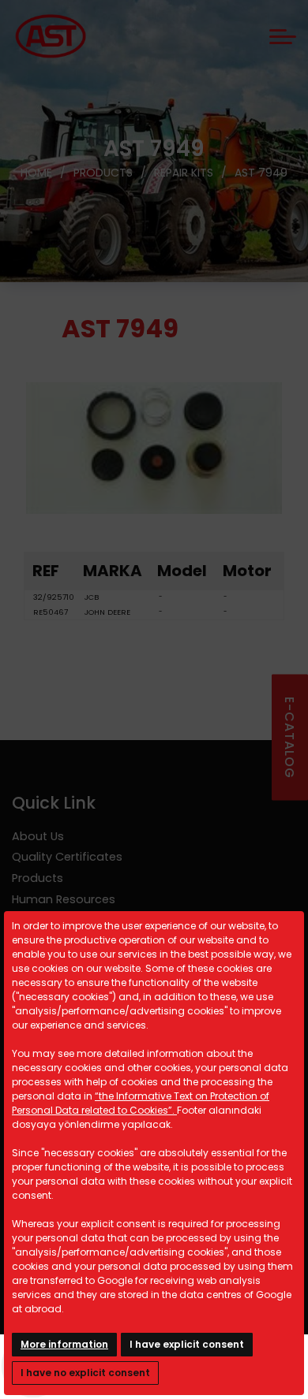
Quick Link (54, 802)
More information (64, 1344)
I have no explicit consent (85, 1372)
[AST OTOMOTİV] (50, 36)
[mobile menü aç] (282, 36)
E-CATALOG (289, 738)
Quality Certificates (67, 857)
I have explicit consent (187, 1344)
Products (37, 878)
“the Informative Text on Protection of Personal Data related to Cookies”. (140, 1103)
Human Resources (63, 899)
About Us (38, 836)
